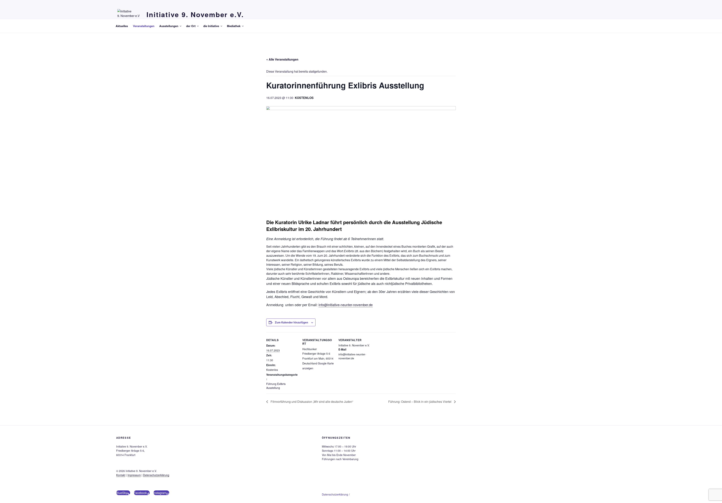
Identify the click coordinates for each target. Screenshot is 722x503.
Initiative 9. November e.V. (195, 14)
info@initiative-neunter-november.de (346, 304)
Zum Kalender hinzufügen (291, 322)
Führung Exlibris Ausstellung (276, 386)
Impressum (134, 475)
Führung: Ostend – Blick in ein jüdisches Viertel (420, 401)
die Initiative (211, 26)
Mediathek (233, 26)
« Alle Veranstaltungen (282, 59)
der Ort (191, 26)
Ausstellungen (168, 26)
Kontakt (120, 475)
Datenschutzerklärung (156, 475)
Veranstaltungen (143, 26)
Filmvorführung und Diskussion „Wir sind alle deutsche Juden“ (311, 401)
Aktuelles (122, 26)
